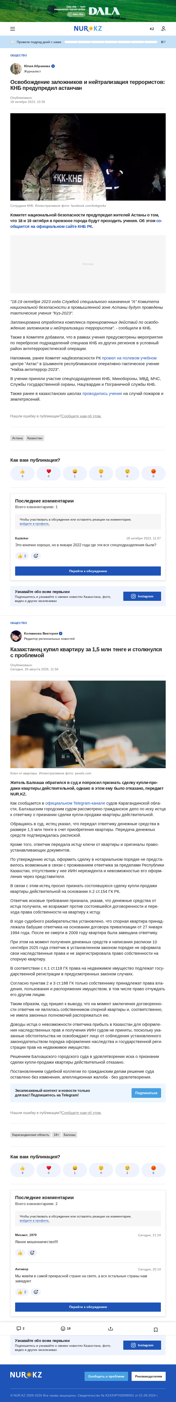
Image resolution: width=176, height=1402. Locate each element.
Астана (17, 438)
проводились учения (102, 393)
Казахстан (34, 438)
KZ (152, 29)
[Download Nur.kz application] (88, 11)
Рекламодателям (148, 1376)
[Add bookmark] (156, 1330)
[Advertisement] (88, 264)
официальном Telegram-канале (75, 803)
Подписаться (146, 1093)
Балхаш (69, 1135)
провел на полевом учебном (129, 358)
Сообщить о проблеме (106, 1376)
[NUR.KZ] (88, 28)
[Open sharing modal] (110, 1328)
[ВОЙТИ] (163, 28)
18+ (56, 1135)
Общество (18, 55)
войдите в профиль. (35, 523)
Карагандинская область (30, 1135)
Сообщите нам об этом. (81, 416)
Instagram (145, 596)
